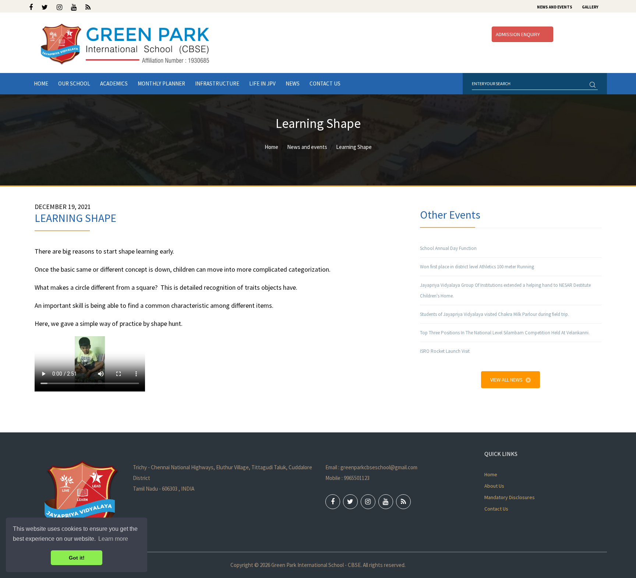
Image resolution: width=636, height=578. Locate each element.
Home (41, 83)
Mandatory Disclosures (509, 497)
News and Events (554, 7)
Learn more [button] (113, 539)
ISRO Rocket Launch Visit (445, 351)
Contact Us (325, 83)
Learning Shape (354, 146)
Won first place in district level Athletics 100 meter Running (477, 267)
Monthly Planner (161, 83)
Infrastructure (217, 83)
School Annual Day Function (448, 248)
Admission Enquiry (518, 34)
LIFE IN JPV (262, 83)
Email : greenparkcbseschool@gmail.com (371, 467)
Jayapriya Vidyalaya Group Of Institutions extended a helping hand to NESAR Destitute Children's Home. (505, 290)
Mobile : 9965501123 (347, 477)
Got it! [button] (77, 558)
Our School (74, 83)
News (293, 83)
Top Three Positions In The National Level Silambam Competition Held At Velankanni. (505, 333)
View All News (506, 379)
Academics (114, 83)
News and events (307, 146)
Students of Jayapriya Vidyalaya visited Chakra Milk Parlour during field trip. (494, 314)
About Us (494, 486)
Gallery (590, 7)
